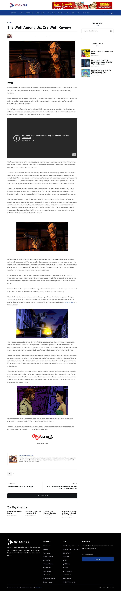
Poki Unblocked (67, 575)
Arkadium (65, 567)
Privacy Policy (67, 553)
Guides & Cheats (48, 556)
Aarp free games (67, 571)
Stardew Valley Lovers (69, 582)
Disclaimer (66, 556)
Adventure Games (48, 564)
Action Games (47, 571)
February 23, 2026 (95, 66)
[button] (10, 474)
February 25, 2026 (95, 55)
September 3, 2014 (31, 515)
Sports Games (47, 567)
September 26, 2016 (67, 517)
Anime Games (47, 560)
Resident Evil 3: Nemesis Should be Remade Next (50, 513)
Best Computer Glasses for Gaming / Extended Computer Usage (69, 513)
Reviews (45, 549)
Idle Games (46, 575)
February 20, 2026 (95, 76)
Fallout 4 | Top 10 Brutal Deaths (14, 512)
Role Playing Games (49, 578)
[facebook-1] (104, 12)
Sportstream (66, 564)
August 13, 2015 (48, 517)
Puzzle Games (67, 578)
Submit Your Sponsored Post (71, 546)
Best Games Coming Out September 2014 (33, 512)
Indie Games (46, 553)
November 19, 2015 (13, 515)
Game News (46, 546)
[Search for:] (97, 31)
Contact (65, 560)
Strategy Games (47, 582)
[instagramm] (108, 12)
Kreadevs (38, 588)
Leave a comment (41, 495)
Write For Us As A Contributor (71, 549)
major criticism (69, 302)
